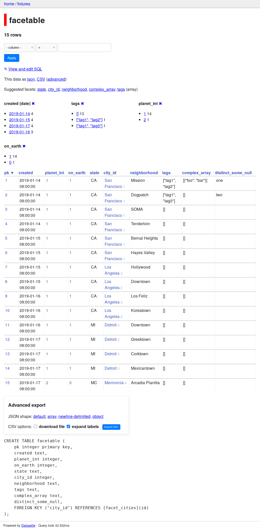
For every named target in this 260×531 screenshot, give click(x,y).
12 (7, 339)
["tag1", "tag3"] (89, 126)
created (26, 172)
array (51, 416)
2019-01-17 (19, 126)
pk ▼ (9, 172)
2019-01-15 (19, 119)
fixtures (23, 4)
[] (77, 113)
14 (7, 368)
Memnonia (114, 382)
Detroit (111, 325)
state (41, 89)
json (31, 79)
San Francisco (113, 183)
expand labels (85, 426)
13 (7, 354)
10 (7, 310)
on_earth (77, 172)
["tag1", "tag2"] (89, 119)
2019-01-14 (19, 113)
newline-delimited (74, 416)
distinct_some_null (233, 172)
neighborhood (74, 89)
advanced (56, 79)
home (9, 4)
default (39, 416)
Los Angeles (112, 270)
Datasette (28, 525)
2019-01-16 (19, 132)
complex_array (102, 89)
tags (121, 89)
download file (51, 426)
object (97, 416)
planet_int (54, 172)
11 (7, 325)
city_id (54, 89)
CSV (41, 79)
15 (7, 382)
